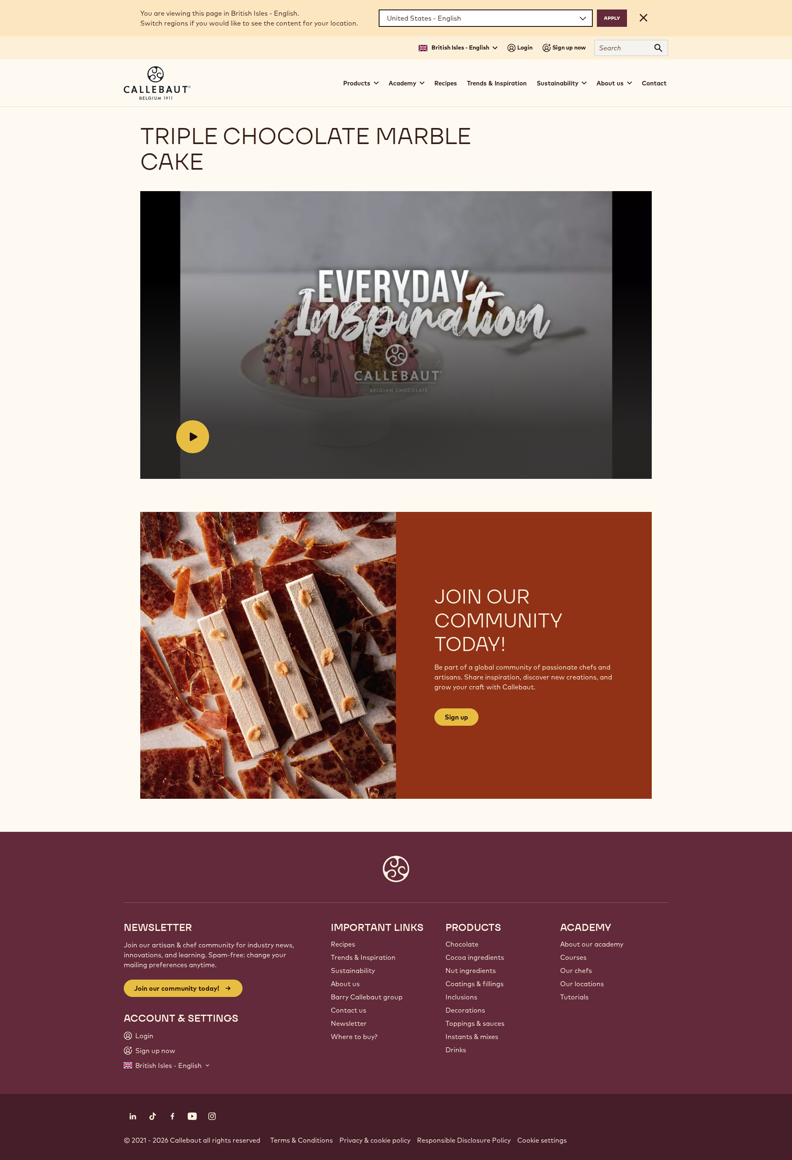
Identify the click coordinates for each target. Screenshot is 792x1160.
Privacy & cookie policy (374, 1140)
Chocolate (462, 944)
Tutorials (574, 997)
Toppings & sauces (475, 1023)
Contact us (348, 1010)
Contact (654, 83)
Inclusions (461, 997)
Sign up (456, 717)
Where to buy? (354, 1036)
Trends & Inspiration (497, 83)
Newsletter (349, 1023)
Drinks (456, 1050)
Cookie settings (542, 1140)
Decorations (465, 1010)
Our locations (582, 984)
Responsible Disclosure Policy (464, 1140)
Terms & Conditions (301, 1140)
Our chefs (576, 970)
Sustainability (353, 970)
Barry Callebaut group (367, 997)
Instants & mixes (472, 1036)
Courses (573, 957)
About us (345, 984)
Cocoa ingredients (475, 957)
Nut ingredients (471, 970)
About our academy (591, 944)
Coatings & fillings (475, 984)
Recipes (445, 83)
